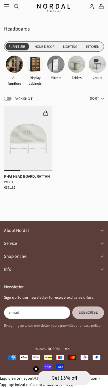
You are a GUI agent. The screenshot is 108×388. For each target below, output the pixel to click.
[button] (64, 378)
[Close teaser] (36, 369)
